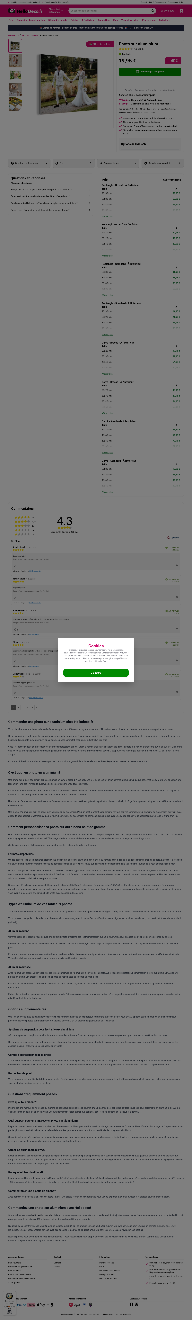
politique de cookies (78, 658)
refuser (104, 661)
